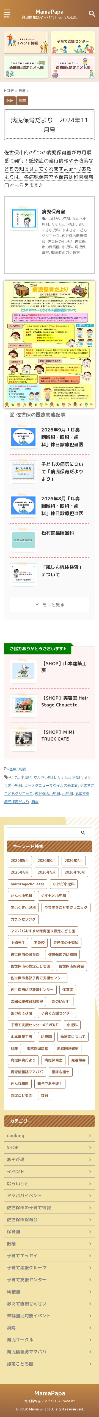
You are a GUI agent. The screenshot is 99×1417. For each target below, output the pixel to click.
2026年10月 (75, 872)
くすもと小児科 (63, 224)
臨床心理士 (61, 1071)
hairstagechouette (27, 883)
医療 (12, 769)
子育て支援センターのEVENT (34, 1024)
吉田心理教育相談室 (27, 1001)
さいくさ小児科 (23, 907)
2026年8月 (20, 872)
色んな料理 (20, 1083)
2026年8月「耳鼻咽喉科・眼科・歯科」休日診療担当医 (62, 505)
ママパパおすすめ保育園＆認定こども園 (43, 930)
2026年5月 (20, 860)
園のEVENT (61, 1001)
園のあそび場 (21, 1013)
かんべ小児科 (44, 777)
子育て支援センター (57, 1013)
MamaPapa (49, 11)
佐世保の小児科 (60, 241)
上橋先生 (18, 942)
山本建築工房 (21, 1036)
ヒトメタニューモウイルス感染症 (51, 785)
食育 (44, 1095)
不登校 (39, 942)
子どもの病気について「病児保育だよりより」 (62, 471)
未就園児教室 (67, 1048)
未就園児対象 (37, 1048)
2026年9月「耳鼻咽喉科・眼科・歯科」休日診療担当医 (62, 437)
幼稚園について (73, 1036)
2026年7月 (74, 860)
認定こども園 (21, 1095)
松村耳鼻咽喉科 (57, 533)
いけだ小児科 (59, 218)
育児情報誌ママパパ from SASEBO (49, 1401)
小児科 (67, 246)
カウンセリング (23, 919)
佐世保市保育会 (71, 966)
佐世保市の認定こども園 (30, 966)
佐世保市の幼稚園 (62, 954)
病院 (22, 769)
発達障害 (78, 1060)
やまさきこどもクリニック (66, 907)
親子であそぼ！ (49, 1083)
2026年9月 (47, 872)
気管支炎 (82, 793)
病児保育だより (16, 801)
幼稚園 (46, 1036)
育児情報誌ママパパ (27, 1071)
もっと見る (52, 605)
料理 (14, 1048)
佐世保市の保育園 (25, 954)
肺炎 (34, 801)
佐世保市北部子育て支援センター (37, 977)
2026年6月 (47, 860)
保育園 (67, 989)
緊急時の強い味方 (65, 252)
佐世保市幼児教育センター (32, 989)
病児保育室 (53, 211)
